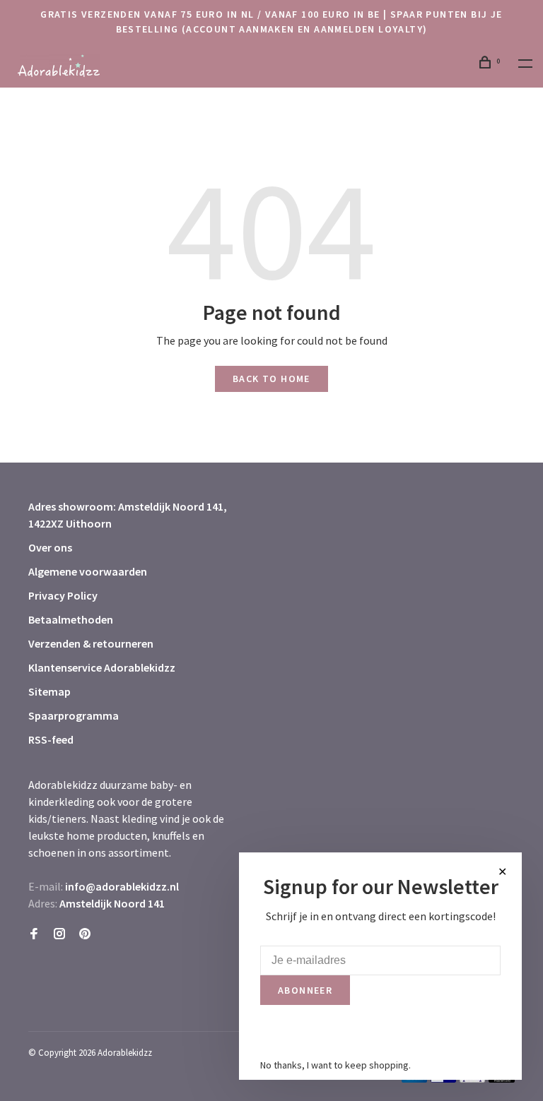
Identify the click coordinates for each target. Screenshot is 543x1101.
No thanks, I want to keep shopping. (335, 1065)
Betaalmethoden (70, 619)
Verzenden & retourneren (90, 643)
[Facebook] (34, 934)
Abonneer (305, 990)
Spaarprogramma (73, 715)
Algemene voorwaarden (87, 571)
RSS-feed (51, 739)
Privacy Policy (63, 595)
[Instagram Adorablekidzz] (59, 934)
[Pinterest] (84, 934)
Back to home (271, 378)
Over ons (50, 547)
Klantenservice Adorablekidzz (101, 667)
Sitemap (49, 691)
